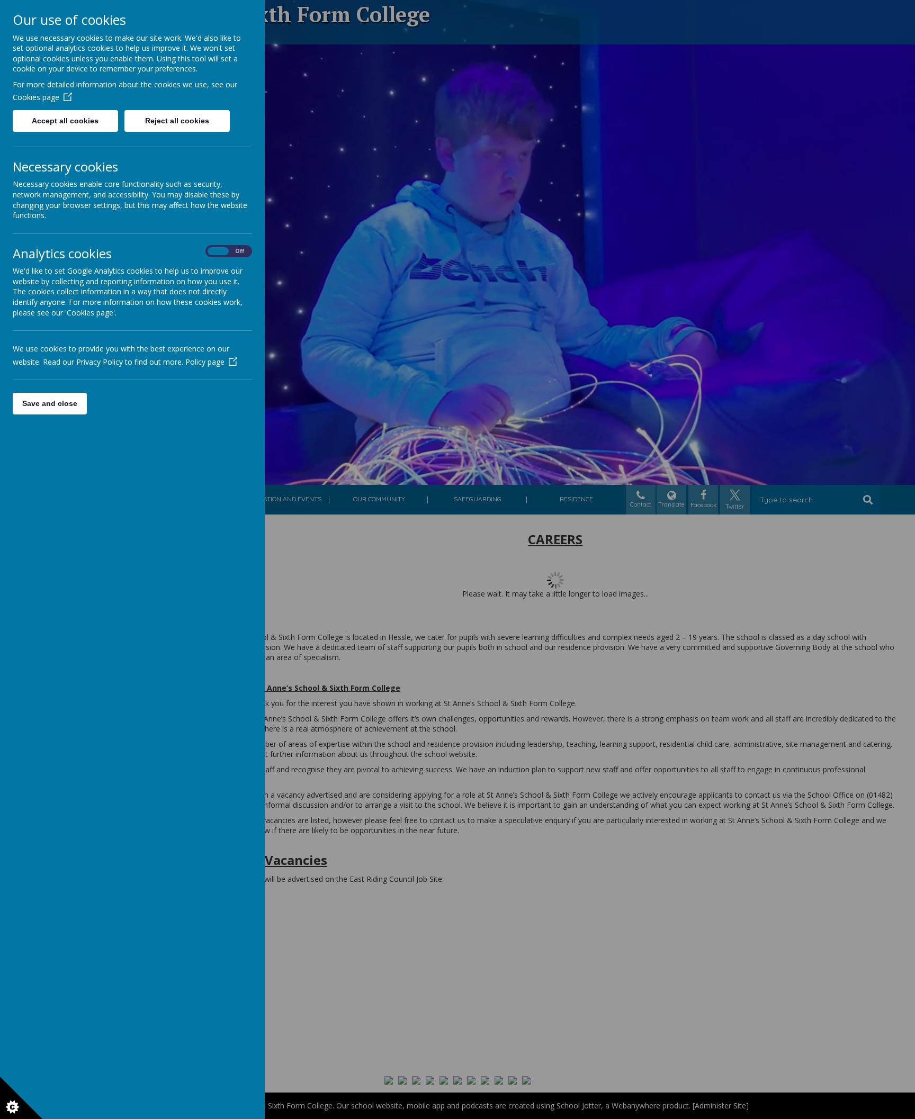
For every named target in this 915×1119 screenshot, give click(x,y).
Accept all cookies (65, 120)
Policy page (205, 362)
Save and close (49, 403)
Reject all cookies (177, 120)
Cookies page (36, 97)
